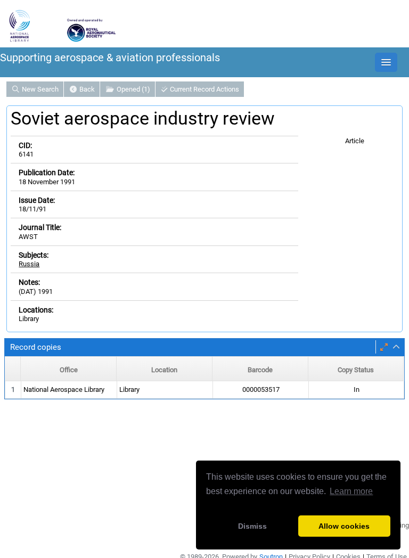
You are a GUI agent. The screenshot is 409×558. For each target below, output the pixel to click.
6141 (26, 154)
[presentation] (204, 390)
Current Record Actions (203, 89)
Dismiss (252, 526)
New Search (39, 89)
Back (86, 89)
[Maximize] (384, 347)
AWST (28, 236)
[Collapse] (396, 347)
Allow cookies (344, 526)
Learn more (351, 491)
